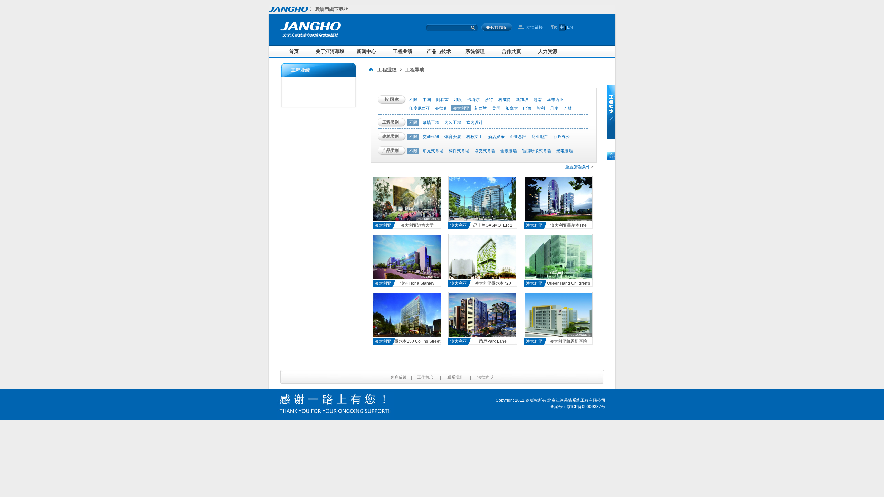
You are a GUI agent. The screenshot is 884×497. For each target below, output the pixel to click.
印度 (458, 99)
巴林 (568, 108)
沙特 (489, 99)
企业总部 (518, 136)
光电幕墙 (564, 150)
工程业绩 (387, 69)
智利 (541, 108)
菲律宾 (441, 108)
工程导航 (414, 69)
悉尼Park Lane (493, 341)
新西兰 (480, 108)
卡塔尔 (473, 99)
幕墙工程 (431, 122)
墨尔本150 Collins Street (417, 341)
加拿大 (512, 108)
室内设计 (474, 122)
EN (570, 27)
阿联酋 (442, 99)
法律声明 (485, 377)
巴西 (527, 108)
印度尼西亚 (419, 108)
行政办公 (561, 136)
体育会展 (452, 136)
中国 (427, 99)
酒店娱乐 (496, 136)
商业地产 (539, 136)
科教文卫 (474, 136)
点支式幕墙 (484, 150)
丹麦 (554, 108)
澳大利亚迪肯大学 (417, 225)
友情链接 (534, 27)
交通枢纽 (431, 136)
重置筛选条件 (577, 167)
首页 (294, 51)
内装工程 (452, 122)
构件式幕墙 (459, 150)
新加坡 (522, 99)
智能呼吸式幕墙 (536, 150)
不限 (413, 99)
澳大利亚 (461, 108)
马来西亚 (555, 99)
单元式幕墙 (433, 150)
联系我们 (455, 377)
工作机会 (425, 377)
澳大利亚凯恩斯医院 (568, 341)
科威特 (504, 99)
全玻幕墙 (508, 150)
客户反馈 (398, 377)
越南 (538, 99)
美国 (496, 108)
